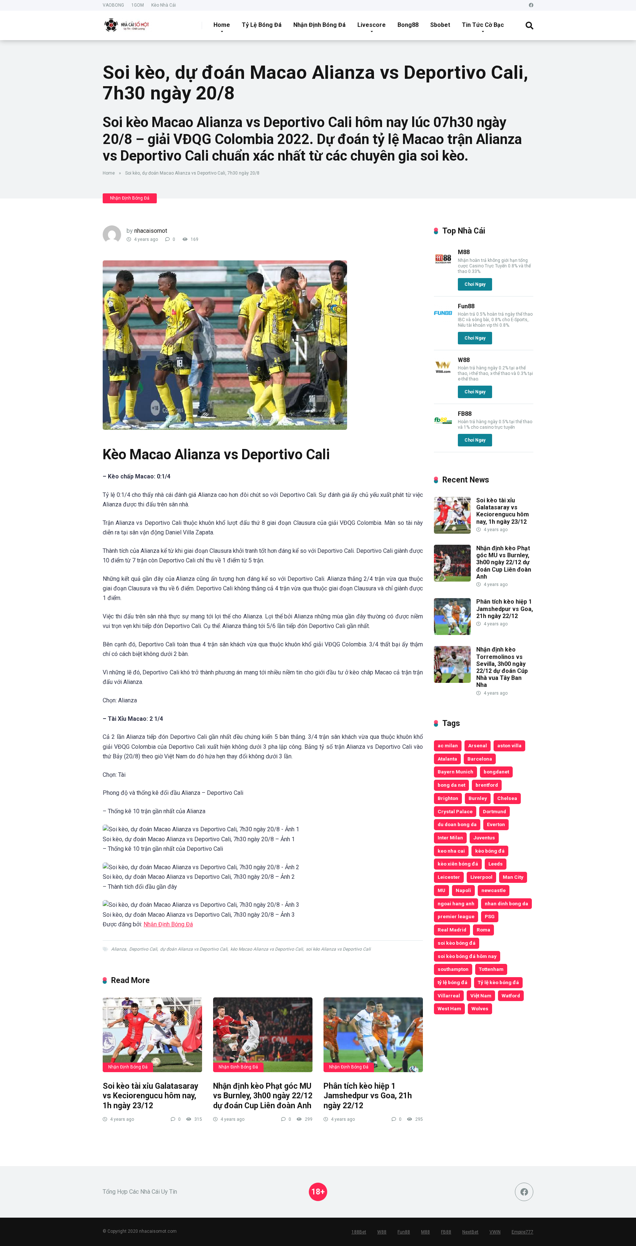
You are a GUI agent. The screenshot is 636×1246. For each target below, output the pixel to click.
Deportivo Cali (143, 949)
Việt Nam (480, 995)
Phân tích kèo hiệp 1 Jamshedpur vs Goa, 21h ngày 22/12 (368, 1095)
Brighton (448, 798)
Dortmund (494, 811)
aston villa (509, 745)
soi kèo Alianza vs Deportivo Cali (338, 949)
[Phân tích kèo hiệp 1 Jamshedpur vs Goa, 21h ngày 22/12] (373, 1034)
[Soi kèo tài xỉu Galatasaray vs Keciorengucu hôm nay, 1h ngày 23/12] (152, 1034)
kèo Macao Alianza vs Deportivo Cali (266, 949)
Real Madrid (452, 930)
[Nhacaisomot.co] (127, 23)
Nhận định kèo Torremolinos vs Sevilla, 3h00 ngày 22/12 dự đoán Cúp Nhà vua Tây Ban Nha (502, 667)
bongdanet (496, 772)
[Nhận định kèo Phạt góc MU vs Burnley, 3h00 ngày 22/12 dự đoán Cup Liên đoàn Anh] (262, 1034)
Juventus (484, 837)
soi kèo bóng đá (457, 943)
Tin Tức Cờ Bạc (483, 24)
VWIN (495, 1232)
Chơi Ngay (474, 284)
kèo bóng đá (490, 851)
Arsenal (477, 745)
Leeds (495, 864)
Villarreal (449, 995)
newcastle (493, 890)
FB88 (464, 413)
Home (221, 24)
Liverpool (481, 877)
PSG (490, 916)
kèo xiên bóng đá (458, 864)
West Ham (449, 1008)
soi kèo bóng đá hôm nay (467, 956)
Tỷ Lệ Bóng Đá (262, 24)
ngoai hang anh (456, 903)
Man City (513, 877)
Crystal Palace (455, 811)
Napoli (463, 890)
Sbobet (440, 24)
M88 (464, 252)
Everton (496, 824)
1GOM (137, 5)
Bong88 (408, 24)
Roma (483, 930)
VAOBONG (113, 5)
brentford (487, 785)
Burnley (478, 798)
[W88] (443, 374)
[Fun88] (443, 320)
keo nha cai (451, 851)
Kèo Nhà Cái (163, 5)
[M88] (443, 266)
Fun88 (466, 306)
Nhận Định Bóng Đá (319, 24)
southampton (453, 969)
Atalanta (447, 759)
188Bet (358, 1232)
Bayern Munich (455, 772)
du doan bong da (457, 824)
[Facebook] (531, 5)
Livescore (371, 24)
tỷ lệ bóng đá (452, 982)
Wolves (479, 1008)
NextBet (470, 1232)
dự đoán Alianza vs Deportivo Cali (193, 949)
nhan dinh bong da (506, 903)
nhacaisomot (150, 230)
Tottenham (491, 969)
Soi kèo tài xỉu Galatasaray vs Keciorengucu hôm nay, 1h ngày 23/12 (150, 1095)
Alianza (118, 949)
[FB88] (443, 427)
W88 (464, 360)
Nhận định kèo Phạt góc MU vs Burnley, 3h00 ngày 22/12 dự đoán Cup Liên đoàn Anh (262, 1095)
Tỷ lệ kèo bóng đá (498, 982)
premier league (456, 916)
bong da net (451, 785)
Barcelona (479, 759)
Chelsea (507, 798)
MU (441, 890)
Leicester (449, 877)
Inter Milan (450, 837)
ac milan (448, 745)
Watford (511, 995)
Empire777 (522, 1232)
